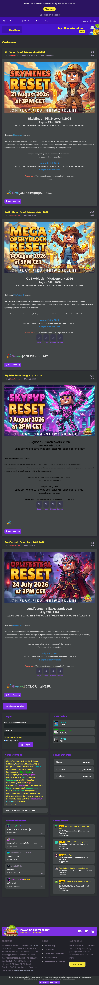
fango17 (24, 793)
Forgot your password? (13, 737)
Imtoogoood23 (18, 788)
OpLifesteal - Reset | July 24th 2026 (24, 542)
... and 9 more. (11, 803)
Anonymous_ (30, 790)
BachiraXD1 (11, 782)
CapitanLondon (36, 785)
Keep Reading (14, 201)
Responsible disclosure (55, 961)
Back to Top (50, 945)
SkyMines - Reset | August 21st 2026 (24, 52)
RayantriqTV (11, 774)
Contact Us (50, 949)
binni (20, 774)
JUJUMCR (31, 777)
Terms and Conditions (54, 953)
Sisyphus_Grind (13, 771)
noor (19, 798)
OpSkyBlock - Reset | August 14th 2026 (26, 212)
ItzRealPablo (11, 785)
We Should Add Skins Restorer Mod (74, 827)
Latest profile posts (15, 820)
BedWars (62, 874)
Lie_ (27, 785)
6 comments (48, 55)
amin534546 (11, 769)
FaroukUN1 (22, 782)
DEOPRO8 (26, 798)
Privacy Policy (51, 957)
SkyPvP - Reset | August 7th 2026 (23, 375)
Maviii (21, 866)
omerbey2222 (16, 852)
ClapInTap (10, 761)
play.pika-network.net (24, 970)
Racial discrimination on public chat (73, 868)
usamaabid (28, 769)
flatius (9, 790)
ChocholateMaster (14, 796)
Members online (13, 755)
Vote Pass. (66, 854)
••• (42, 833)
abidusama (38, 796)
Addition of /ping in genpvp (74, 841)
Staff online (60, 716)
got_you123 (11, 766)
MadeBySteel (21, 761)
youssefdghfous (13, 777)
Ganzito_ (30, 780)
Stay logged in (12, 740)
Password (8, 730)
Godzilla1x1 (33, 761)
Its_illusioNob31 (20, 801)
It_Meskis (10, 763)
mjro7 (19, 766)
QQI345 (36, 763)
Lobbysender (34, 793)
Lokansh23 (28, 796)
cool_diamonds (13, 793)
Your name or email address (15, 722)
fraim (20, 769)
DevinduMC (11, 798)
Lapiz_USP (27, 852)
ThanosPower (29, 766)
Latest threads (61, 820)
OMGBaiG (28, 763)
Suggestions (64, 835)
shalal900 (21, 780)
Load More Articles (15, 706)
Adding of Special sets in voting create (75, 882)
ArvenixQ (19, 763)
